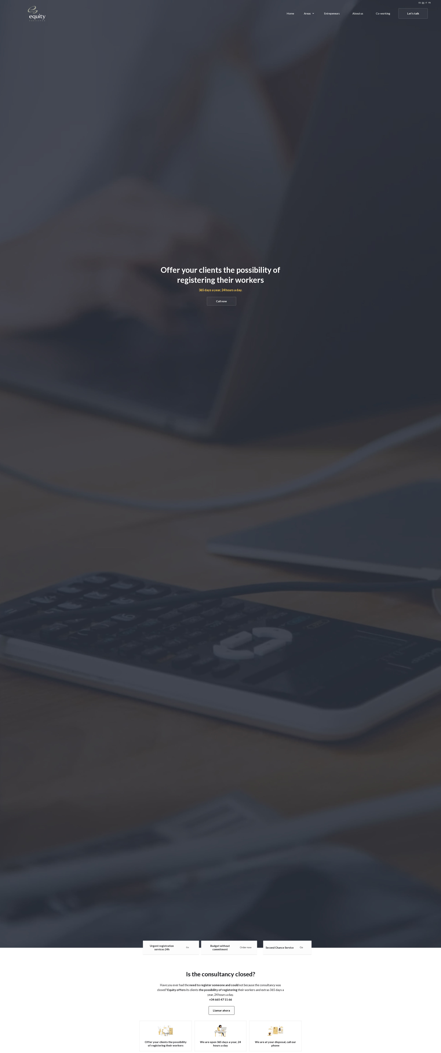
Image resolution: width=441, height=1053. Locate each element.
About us (357, 13)
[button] (309, 13)
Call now (221, 301)
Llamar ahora (221, 1010)
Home (290, 13)
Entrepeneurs (332, 13)
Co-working (383, 13)
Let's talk (413, 13)
